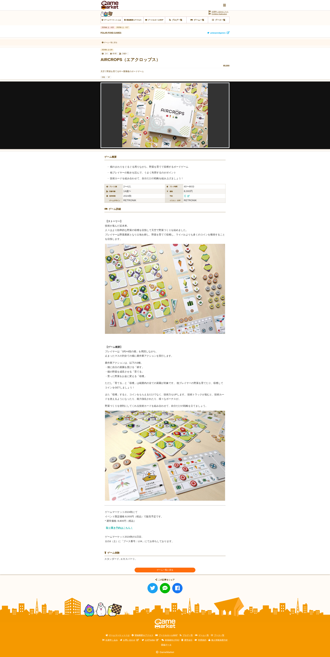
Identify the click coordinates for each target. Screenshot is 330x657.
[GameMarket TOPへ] (165, 624)
